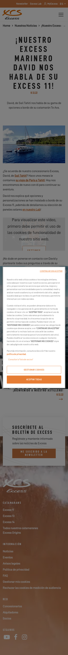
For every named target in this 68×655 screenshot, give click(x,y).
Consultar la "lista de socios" (20, 359)
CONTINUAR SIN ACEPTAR (51, 271)
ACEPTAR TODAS (34, 379)
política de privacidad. (16, 354)
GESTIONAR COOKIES (34, 370)
